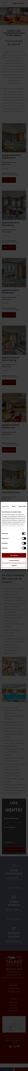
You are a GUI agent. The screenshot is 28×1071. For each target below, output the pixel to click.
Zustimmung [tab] (5, 506)
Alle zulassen (14, 555)
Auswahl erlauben (14, 560)
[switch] (24, 538)
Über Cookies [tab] (22, 506)
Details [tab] (14, 506)
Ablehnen (14, 565)
